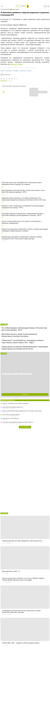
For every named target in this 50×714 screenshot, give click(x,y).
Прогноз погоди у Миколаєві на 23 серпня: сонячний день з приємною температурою (21, 222)
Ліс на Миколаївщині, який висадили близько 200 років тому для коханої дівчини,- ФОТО (24, 329)
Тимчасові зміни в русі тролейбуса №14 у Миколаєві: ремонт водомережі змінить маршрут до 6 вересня (22, 183)
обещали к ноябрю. (16, 64)
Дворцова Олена (7, 74)
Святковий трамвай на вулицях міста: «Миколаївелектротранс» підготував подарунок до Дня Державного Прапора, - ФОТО (23, 214)
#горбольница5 (9, 70)
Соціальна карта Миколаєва (17, 373)
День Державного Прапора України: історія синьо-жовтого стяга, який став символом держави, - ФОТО (23, 191)
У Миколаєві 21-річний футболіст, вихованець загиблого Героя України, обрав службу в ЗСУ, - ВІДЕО (23, 341)
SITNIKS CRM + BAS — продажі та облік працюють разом (20, 643)
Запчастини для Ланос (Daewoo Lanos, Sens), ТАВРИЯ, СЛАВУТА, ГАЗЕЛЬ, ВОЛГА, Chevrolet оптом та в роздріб (23, 579)
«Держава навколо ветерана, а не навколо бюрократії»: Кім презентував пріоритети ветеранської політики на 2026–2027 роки (24, 199)
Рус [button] (45, 6)
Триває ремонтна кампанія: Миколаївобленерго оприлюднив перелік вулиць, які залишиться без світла (25, 348)
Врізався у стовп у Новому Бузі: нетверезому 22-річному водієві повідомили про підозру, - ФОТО (23, 207)
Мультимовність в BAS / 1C (11, 571)
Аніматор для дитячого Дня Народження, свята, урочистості (22, 541)
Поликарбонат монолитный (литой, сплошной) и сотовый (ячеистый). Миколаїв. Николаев (21, 611)
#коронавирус (16, 70)
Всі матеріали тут (25, 394)
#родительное (23, 70)
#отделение (29, 70)
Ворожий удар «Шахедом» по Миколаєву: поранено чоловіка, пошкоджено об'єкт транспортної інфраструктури (22, 238)
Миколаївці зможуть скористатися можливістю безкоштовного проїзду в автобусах (19, 335)
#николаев (3, 70)
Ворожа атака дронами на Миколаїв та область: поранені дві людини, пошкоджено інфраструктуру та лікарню (25, 230)
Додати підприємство (25, 427)
